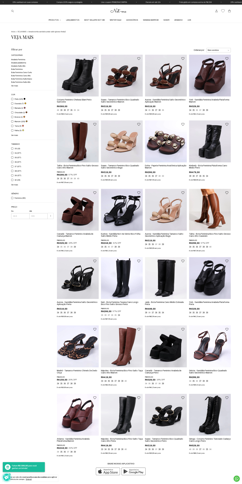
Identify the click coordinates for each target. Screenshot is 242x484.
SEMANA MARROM (151, 20)
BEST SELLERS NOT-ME (94, 20)
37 (68, 110)
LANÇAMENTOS (72, 20)
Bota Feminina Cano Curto (21, 72)
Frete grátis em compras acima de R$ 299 (166, 2)
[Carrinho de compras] (229, 11)
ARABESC (178, 20)
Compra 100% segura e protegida (40, 2)
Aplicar (51, 216)
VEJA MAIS (22, 32)
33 (102, 381)
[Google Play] (133, 472)
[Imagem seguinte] (94, 74)
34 (78, 110)
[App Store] (108, 472)
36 (71, 110)
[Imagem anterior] (61, 74)
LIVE (189, 20)
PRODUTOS (54, 20)
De (12, 211)
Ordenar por (199, 50)
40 (58, 110)
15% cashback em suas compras (213, 2)
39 (61, 110)
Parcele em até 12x (123, 2)
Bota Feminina (17, 69)
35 (75, 110)
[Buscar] (12, 11)
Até (30, 211)
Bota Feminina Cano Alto (21, 76)
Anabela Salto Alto (18, 66)
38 (65, 110)
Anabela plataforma (18, 63)
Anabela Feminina (18, 60)
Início (13, 32)
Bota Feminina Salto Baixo (21, 79)
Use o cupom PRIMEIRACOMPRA (84, 2)
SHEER (166, 20)
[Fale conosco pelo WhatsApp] (237, 479)
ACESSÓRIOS (132, 20)
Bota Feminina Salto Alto (20, 82)
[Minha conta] (216, 11)
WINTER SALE (115, 20)
